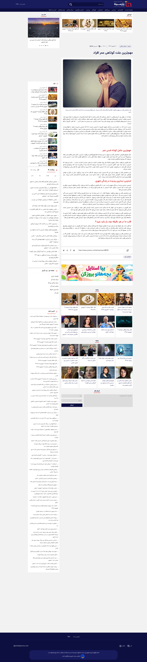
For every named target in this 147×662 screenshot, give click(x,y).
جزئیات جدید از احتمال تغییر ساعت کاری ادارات (45, 515)
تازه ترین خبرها (54, 290)
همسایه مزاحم (53, 370)
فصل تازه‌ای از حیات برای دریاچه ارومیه (47, 555)
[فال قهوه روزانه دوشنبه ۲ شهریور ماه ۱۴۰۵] (70, 23)
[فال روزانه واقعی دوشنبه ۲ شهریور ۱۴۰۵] (124, 322)
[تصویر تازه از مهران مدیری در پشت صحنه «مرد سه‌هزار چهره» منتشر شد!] (124, 299)
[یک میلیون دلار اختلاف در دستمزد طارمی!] (52, 149)
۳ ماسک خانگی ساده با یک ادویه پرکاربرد (46, 354)
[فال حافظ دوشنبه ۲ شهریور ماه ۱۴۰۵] (88, 23)
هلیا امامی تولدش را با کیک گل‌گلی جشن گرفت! (88, 382)
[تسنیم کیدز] (97, 273)
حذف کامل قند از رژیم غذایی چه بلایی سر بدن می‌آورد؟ (43, 357)
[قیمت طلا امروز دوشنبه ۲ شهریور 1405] (105, 23)
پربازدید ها (51, 170)
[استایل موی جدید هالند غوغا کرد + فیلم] (106, 322)
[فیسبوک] (70, 250)
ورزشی (88, 10)
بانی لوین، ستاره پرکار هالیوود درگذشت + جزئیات (45, 497)
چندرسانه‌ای (61, 10)
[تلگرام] (67, 250)
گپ (131, 646)
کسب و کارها (53, 10)
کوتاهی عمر (127, 257)
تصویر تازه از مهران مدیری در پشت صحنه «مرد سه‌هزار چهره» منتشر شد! (124, 309)
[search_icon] (70, 4)
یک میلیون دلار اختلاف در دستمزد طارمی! (40, 149)
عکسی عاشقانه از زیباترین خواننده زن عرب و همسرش (88, 331)
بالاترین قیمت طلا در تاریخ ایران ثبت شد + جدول (38, 164)
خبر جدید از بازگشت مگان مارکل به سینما (89, 359)
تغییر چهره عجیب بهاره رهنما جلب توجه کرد (106, 359)
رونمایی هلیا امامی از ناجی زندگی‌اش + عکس (44, 236)
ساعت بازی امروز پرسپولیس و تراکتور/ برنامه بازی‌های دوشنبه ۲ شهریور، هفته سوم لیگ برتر (39, 91)
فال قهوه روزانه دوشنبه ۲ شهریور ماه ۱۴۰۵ (70, 30)
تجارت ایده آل (54, 286)
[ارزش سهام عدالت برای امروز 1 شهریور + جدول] (52, 134)
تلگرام (123, 646)
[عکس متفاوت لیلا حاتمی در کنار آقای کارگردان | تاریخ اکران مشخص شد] (124, 372)
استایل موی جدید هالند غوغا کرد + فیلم (107, 331)
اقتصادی (120, 10)
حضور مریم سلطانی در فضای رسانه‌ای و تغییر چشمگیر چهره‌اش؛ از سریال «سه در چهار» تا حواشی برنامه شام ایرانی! (43, 217)
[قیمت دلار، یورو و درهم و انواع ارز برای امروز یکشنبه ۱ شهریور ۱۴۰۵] (52, 141)
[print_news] (74, 250)
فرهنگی (94, 10)
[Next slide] (57, 28)
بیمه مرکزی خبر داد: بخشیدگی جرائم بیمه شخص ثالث (43, 482)
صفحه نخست (129, 10)
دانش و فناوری (79, 10)
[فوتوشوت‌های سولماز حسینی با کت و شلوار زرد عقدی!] (106, 372)
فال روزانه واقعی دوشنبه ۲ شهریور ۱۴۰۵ (125, 331)
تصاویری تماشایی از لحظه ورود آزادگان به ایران (43, 40)
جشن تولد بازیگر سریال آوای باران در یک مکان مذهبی (70, 382)
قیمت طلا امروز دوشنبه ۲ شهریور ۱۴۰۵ (106, 30)
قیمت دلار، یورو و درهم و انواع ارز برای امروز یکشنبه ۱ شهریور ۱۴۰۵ (39, 142)
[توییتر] (64, 250)
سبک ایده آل (54, 280)
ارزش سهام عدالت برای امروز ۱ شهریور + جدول (39, 135)
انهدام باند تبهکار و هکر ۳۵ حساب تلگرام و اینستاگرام (43, 552)
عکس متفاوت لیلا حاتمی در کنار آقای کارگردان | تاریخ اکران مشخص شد (124, 383)
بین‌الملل (107, 10)
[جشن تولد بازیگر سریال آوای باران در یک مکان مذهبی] (70, 372)
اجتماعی (100, 10)
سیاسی (114, 10)
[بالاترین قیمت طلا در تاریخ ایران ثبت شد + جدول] (52, 163)
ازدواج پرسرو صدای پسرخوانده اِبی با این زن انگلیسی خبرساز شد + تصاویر (70, 332)
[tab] (47, 45)
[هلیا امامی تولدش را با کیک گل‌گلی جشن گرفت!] (88, 372)
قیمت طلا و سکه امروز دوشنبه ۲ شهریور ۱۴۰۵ (123, 30)
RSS (17, 4)
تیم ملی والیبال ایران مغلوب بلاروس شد (47, 475)
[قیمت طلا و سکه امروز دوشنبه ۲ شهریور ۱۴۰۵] (123, 23)
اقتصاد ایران (54, 276)
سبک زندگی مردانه (53, 283)
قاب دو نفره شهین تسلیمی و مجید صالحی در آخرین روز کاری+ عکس (70, 360)
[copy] (127, 250)
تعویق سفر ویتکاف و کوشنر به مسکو (47, 485)
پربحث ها (33, 170)
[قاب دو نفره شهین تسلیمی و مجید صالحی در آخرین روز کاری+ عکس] (70, 350)
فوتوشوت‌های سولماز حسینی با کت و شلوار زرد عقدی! (107, 383)
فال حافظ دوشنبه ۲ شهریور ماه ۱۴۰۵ (88, 30)
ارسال (72, 405)
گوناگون (129, 15)
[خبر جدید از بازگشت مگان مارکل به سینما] (88, 350)
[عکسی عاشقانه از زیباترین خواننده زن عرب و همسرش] (88, 322)
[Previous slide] (30, 28)
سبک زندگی (70, 10)
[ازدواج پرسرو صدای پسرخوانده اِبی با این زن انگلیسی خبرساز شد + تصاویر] (70, 322)
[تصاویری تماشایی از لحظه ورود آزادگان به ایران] (43, 28)
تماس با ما (22, 4)
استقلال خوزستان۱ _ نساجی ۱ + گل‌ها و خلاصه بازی (44, 455)
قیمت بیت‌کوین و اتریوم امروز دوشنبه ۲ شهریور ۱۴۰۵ (43, 345)
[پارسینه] (122, 4)
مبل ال (56, 293)
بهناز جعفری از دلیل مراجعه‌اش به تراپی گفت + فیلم (44, 441)
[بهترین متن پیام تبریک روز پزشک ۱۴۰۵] (124, 350)
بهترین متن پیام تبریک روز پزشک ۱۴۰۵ (125, 359)
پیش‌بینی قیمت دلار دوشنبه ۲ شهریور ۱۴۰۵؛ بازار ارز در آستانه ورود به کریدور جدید (38, 105)
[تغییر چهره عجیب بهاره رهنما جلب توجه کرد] (106, 350)
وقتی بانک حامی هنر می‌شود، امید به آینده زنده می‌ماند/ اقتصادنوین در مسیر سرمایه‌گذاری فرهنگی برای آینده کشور (44, 534)
